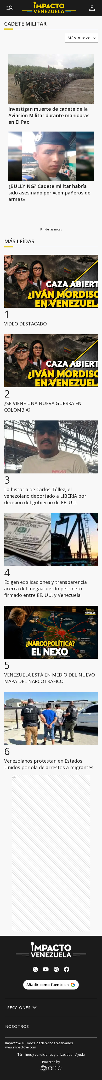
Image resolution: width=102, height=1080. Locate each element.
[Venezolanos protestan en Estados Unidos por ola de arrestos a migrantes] (51, 718)
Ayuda (80, 1054)
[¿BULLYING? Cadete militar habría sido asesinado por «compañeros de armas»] (51, 156)
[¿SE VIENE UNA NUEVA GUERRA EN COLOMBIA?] (51, 360)
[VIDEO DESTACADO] (51, 281)
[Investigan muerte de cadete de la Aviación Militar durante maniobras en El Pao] (51, 79)
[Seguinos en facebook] (67, 970)
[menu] (10, 8)
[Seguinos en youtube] (46, 970)
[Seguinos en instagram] (56, 970)
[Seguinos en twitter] (35, 970)
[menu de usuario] (92, 8)
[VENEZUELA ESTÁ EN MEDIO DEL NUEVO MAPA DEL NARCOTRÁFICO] (51, 632)
